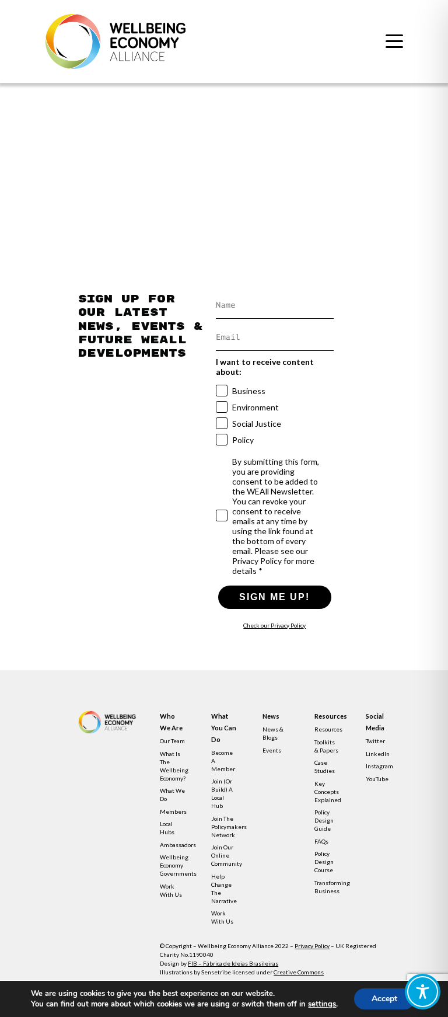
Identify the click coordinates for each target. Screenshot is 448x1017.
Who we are (171, 722)
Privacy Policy (312, 945)
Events (271, 750)
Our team (172, 740)
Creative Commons (299, 972)
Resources (327, 716)
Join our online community (226, 855)
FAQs (321, 841)
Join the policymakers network (229, 826)
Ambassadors (178, 844)
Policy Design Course (324, 861)
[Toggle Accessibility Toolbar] (422, 991)
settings (322, 1004)
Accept (384, 998)
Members (173, 811)
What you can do (223, 727)
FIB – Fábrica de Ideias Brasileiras (233, 963)
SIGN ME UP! (274, 597)
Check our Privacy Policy (274, 625)
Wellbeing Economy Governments (178, 865)
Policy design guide (324, 820)
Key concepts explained (327, 791)
